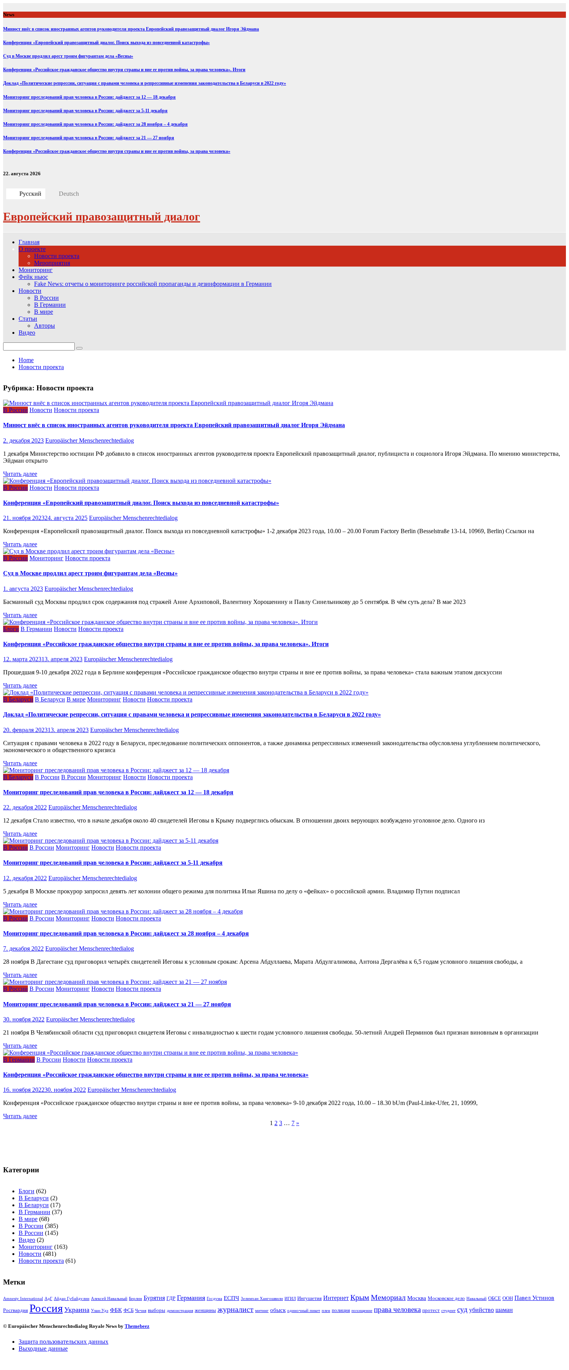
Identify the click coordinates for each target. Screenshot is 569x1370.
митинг (262, 1310)
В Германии (50, 304)
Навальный (476, 1298)
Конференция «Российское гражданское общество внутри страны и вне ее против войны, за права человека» (116, 151)
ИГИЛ (290, 1298)
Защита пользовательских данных (63, 1341)
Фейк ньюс (33, 277)
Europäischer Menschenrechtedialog (89, 440)
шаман (504, 1310)
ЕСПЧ (231, 1298)
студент (448, 1310)
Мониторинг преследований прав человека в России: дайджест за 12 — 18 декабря (89, 97)
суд (462, 1309)
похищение (361, 1310)
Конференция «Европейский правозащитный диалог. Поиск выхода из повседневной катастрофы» (106, 42)
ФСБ (128, 1310)
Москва (416, 1298)
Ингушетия (309, 1298)
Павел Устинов (534, 1298)
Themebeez (137, 1326)
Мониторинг (36, 270)
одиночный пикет (303, 1310)
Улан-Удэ (99, 1310)
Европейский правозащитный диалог (101, 216)
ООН (507, 1298)
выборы (156, 1310)
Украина (76, 1310)
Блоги (11, 629)
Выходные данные (43, 1348)
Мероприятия (52, 263)
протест (431, 1310)
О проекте (32, 249)
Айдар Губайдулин (71, 1298)
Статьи (28, 318)
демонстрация (180, 1310)
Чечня (140, 1310)
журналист (236, 1309)
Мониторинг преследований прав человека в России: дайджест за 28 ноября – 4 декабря (95, 124)
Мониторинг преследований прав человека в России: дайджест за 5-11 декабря (85, 110)
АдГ (48, 1298)
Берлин (135, 1298)
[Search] (79, 348)
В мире (43, 311)
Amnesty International (23, 1298)
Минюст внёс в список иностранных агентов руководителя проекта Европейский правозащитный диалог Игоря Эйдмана (131, 29)
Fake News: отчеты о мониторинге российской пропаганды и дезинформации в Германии (153, 283)
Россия (46, 1308)
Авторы (44, 325)
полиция (341, 1310)
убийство (481, 1310)
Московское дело (446, 1298)
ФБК (116, 1310)
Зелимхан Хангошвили (262, 1298)
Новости (30, 290)
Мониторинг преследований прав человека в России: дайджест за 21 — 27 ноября (88, 137)
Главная (29, 242)
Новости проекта (56, 256)
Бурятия (154, 1298)
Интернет (336, 1298)
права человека (397, 1309)
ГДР (170, 1298)
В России (46, 297)
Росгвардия (15, 1310)
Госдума (214, 1298)
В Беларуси (18, 699)
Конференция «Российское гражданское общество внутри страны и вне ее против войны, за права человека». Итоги (124, 69)
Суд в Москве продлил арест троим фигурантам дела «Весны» (68, 56)
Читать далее (20, 473)
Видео (27, 332)
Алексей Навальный (109, 1298)
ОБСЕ (494, 1298)
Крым (359, 1297)
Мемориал (388, 1297)
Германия (191, 1298)
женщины (205, 1310)
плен (326, 1310)
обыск (278, 1310)
